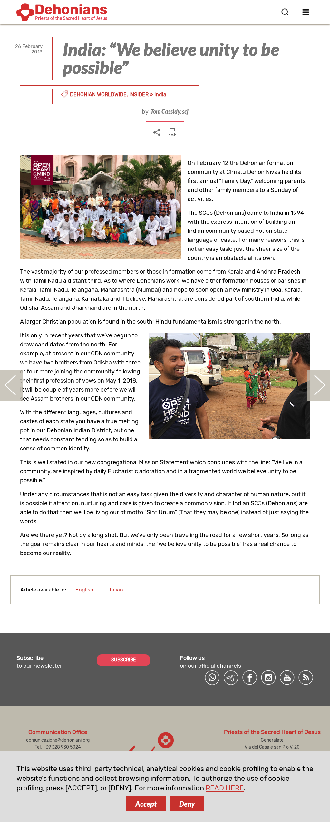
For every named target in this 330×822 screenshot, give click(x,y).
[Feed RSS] (306, 677)
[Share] (156, 133)
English (84, 590)
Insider (139, 94)
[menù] (306, 12)
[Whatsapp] (212, 677)
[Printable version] (172, 132)
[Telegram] (231, 677)
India (160, 94)
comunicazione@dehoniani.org (58, 740)
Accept (146, 803)
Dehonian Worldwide (98, 94)
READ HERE (225, 788)
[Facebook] (249, 677)
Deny (187, 803)
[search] (285, 12)
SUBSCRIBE (123, 660)
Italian (115, 590)
